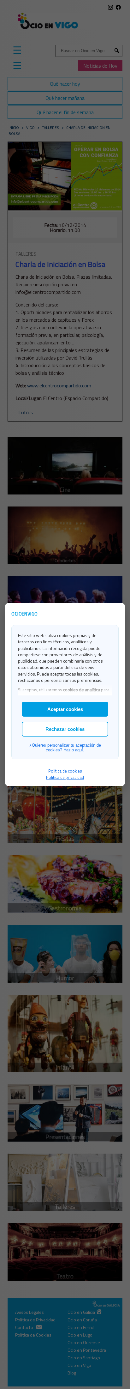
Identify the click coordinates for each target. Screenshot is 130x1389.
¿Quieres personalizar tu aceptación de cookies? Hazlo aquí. (65, 747)
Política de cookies (65, 771)
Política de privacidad (65, 777)
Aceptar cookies (65, 709)
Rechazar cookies (65, 729)
